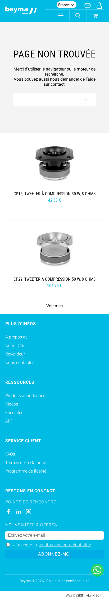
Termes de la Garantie (25, 462)
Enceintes (14, 412)
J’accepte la (52, 544)
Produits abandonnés (25, 395)
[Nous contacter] (87, 5)
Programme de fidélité (25, 471)
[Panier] (95, 16)
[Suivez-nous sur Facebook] (8, 511)
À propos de (16, 337)
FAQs (10, 454)
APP (9, 421)
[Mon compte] (99, 5)
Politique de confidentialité (67, 581)
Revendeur (15, 354)
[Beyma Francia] (21, 11)
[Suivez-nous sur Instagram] (28, 511)
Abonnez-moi (54, 554)
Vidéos (11, 404)
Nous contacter (19, 362)
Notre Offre (15, 345)
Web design (75, 595)
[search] (78, 16)
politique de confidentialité (64, 544)
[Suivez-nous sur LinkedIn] (18, 511)
